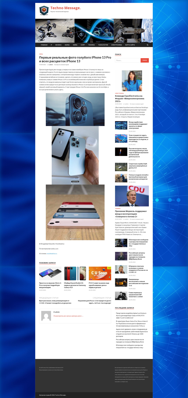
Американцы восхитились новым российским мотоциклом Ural (138, 282)
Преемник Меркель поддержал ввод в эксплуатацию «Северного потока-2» (131, 214)
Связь (75, 45)
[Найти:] (132, 60)
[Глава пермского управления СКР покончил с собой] (121, 299)
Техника (91, 45)
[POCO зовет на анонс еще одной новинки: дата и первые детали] (100, 281)
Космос (58, 45)
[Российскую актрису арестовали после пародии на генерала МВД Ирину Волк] (121, 260)
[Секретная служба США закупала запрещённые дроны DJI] (121, 170)
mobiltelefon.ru (52, 253)
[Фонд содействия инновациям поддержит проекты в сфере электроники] (121, 129)
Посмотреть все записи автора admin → (68, 316)
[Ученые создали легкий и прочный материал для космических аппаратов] (121, 182)
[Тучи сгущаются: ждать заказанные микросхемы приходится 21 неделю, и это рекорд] (121, 142)
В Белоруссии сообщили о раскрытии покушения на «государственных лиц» (138, 243)
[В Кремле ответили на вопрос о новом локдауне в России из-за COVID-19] (121, 273)
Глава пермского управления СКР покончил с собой (136, 295)
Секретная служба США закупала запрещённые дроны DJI (138, 166)
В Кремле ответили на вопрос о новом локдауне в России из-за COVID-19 (138, 269)
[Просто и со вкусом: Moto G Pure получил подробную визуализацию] (50, 281)
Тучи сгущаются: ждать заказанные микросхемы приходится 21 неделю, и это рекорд (138, 138)
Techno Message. (65, 7)
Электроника (116, 45)
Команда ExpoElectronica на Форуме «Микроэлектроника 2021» (129, 98)
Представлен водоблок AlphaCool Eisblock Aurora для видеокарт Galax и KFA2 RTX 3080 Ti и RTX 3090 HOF (131, 315)
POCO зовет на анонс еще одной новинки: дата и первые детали (99, 285)
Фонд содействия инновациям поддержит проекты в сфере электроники (138, 125)
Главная (44, 45)
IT (51, 45)
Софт (83, 45)
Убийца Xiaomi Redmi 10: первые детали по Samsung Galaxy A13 (75, 285)
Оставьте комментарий (61, 64)
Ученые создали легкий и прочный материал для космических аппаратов (138, 177)
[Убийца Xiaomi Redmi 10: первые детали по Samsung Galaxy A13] (75, 281)
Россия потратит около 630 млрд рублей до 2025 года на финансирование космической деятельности (138, 153)
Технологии (103, 45)
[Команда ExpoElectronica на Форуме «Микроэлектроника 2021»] (132, 91)
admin (51, 64)
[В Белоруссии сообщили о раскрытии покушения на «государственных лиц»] (121, 246)
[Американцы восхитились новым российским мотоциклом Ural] (121, 286)
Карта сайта (130, 45)
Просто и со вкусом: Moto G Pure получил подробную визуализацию (50, 285)
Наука (67, 45)
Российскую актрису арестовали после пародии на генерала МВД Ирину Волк (137, 256)
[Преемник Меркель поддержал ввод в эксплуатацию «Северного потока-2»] (132, 207)
